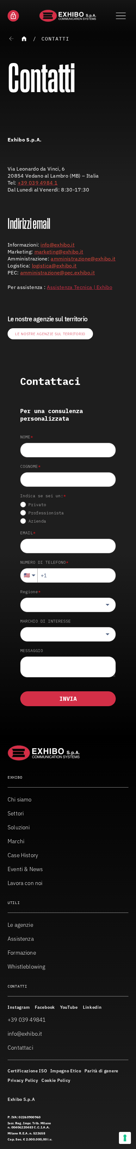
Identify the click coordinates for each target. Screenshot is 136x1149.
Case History (23, 855)
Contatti (55, 38)
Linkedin (92, 1007)
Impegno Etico (65, 1071)
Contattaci (20, 1047)
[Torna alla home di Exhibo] (68, 16)
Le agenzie (20, 924)
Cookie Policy (56, 1080)
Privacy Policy (23, 1080)
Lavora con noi (25, 883)
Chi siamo (20, 799)
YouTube (69, 1007)
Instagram (19, 1007)
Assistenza (21, 938)
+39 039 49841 (27, 1019)
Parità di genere (101, 1071)
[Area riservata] (13, 16)
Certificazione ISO (27, 1071)
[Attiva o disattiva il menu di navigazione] (120, 15)
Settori (16, 813)
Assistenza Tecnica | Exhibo (79, 287)
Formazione (22, 952)
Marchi (16, 841)
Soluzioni (19, 827)
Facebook (45, 1007)
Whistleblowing (27, 966)
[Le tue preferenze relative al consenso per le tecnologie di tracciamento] (125, 1138)
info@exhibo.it (25, 1033)
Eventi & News (25, 869)
